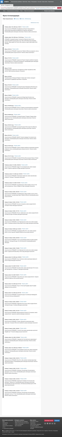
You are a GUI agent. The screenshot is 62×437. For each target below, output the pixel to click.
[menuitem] (16, 2)
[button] (6, 5)
